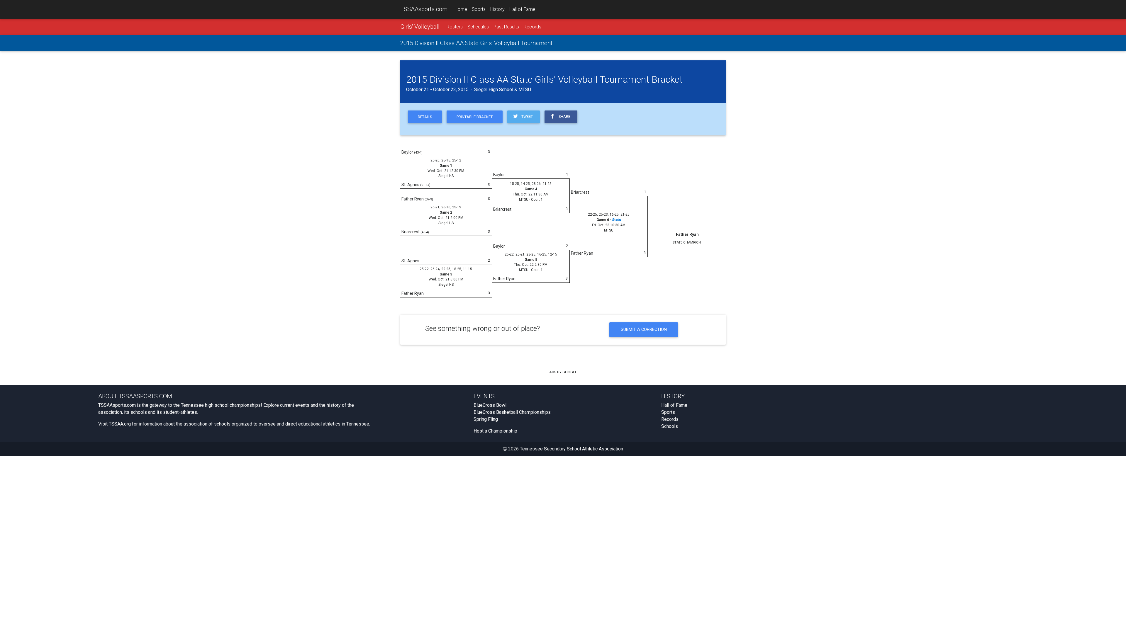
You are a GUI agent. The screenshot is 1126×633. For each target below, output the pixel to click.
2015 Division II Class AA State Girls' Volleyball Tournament (476, 43)
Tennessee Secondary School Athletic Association (571, 449)
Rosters (455, 27)
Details (425, 117)
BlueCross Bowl (490, 405)
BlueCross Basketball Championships (512, 412)
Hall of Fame (522, 9)
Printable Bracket (475, 117)
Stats (616, 220)
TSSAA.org (120, 424)
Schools (669, 426)
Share (563, 116)
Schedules (478, 27)
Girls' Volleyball (420, 26)
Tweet (526, 116)
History (497, 9)
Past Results (506, 27)
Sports (479, 9)
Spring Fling (486, 419)
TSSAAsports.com (423, 9)
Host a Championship (495, 431)
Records (532, 27)
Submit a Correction (644, 329)
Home (461, 9)
